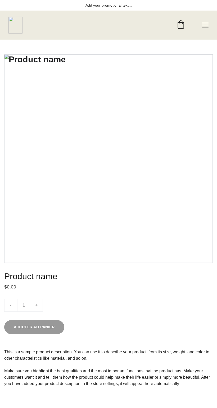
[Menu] (205, 25)
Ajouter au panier (34, 327)
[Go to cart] (180, 25)
